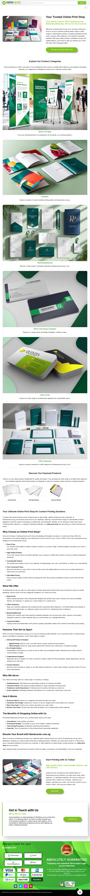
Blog (34, 862)
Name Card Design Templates (45, 329)
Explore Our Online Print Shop (62, 49)
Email (34, 855)
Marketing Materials (45, 263)
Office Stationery (45, 461)
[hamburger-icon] (86, 7)
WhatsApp (15, 855)
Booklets (45, 197)
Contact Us (72, 819)
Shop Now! (55, 791)
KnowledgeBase (13, 864)
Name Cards (45, 395)
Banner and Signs (45, 132)
